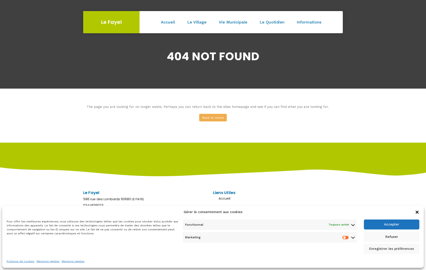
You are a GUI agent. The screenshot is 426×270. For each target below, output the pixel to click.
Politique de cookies (20, 261)
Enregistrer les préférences (391, 249)
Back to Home (213, 117)
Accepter (391, 225)
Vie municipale (233, 22)
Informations (309, 22)
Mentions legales (48, 261)
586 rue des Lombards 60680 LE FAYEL (113, 199)
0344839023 (93, 205)
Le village (197, 22)
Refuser (391, 237)
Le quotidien (272, 22)
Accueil (168, 22)
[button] (417, 212)
